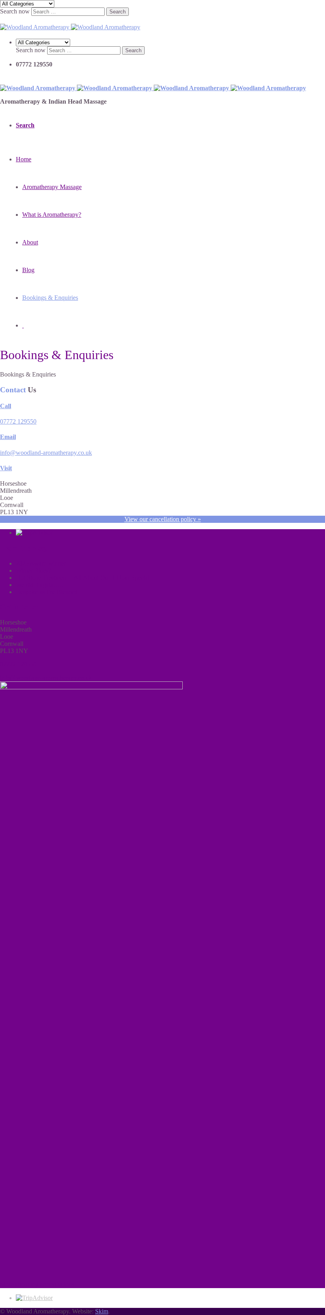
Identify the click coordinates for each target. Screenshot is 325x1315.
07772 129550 (18, 421)
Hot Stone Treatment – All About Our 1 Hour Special (82, 577)
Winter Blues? (33, 570)
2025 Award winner (41, 563)
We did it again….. (39, 584)
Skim (101, 1311)
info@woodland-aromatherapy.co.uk (46, 452)
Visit (6, 468)
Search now (15, 11)
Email (8, 436)
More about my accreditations (37, 1284)
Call (5, 406)
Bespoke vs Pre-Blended (47, 591)
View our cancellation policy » (162, 519)
